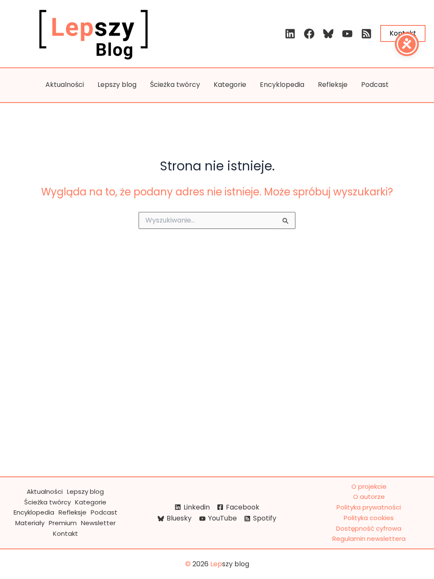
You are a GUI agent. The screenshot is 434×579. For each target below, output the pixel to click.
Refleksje (333, 84)
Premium (63, 522)
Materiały (30, 522)
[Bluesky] (328, 33)
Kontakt (65, 533)
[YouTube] (347, 33)
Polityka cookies (369, 517)
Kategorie (230, 84)
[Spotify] (366, 33)
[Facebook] (309, 33)
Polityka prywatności (369, 507)
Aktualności (64, 84)
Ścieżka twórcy (175, 84)
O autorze (369, 496)
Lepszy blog (116, 84)
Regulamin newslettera (369, 538)
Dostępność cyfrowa (368, 528)
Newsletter (98, 522)
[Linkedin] (290, 33)
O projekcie (369, 486)
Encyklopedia (282, 84)
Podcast (375, 84)
